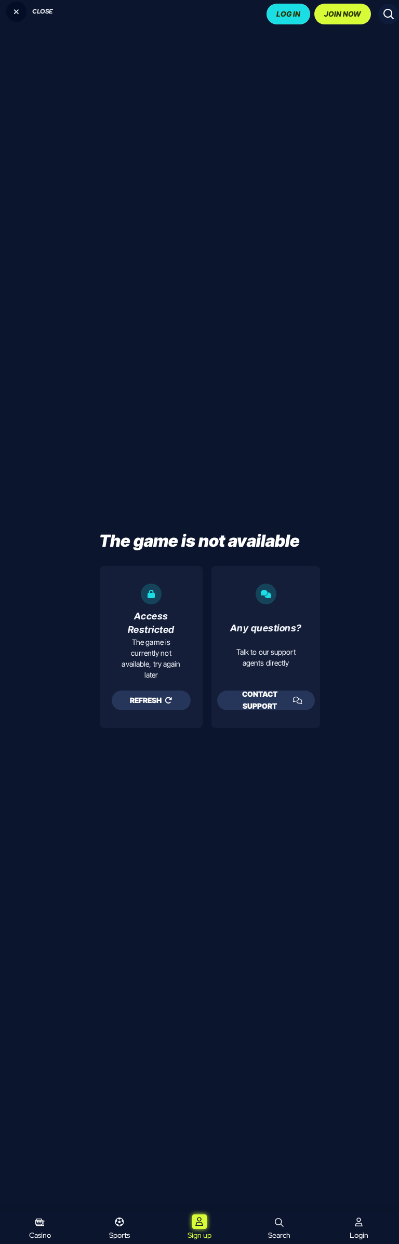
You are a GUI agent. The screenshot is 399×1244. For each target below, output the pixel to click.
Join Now (342, 13)
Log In (288, 13)
